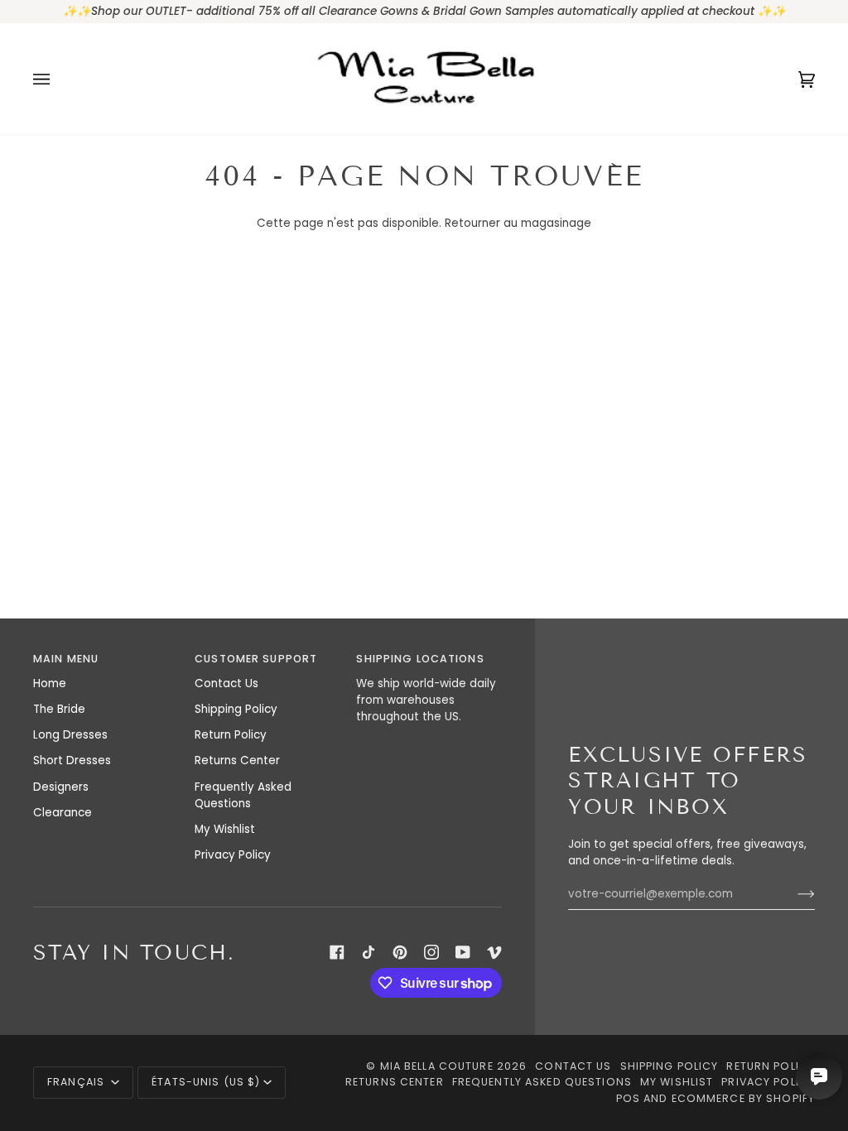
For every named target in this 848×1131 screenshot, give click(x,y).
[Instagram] (431, 952)
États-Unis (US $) (206, 1082)
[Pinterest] (400, 952)
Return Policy (231, 735)
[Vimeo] (494, 952)
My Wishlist (225, 829)
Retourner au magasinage (518, 223)
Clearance (62, 813)
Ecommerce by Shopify (744, 1098)
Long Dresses (70, 735)
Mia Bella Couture (437, 1066)
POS (628, 1098)
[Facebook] (337, 952)
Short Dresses (72, 760)
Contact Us (226, 683)
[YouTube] (462, 952)
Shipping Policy (236, 709)
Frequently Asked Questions (243, 795)
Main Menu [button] (66, 659)
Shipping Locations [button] (420, 659)
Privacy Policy (233, 855)
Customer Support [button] (256, 659)
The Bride (59, 709)
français (77, 1082)
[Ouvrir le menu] (58, 79)
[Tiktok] (368, 952)
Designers (61, 787)
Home (49, 683)
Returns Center (237, 760)
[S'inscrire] (793, 894)
